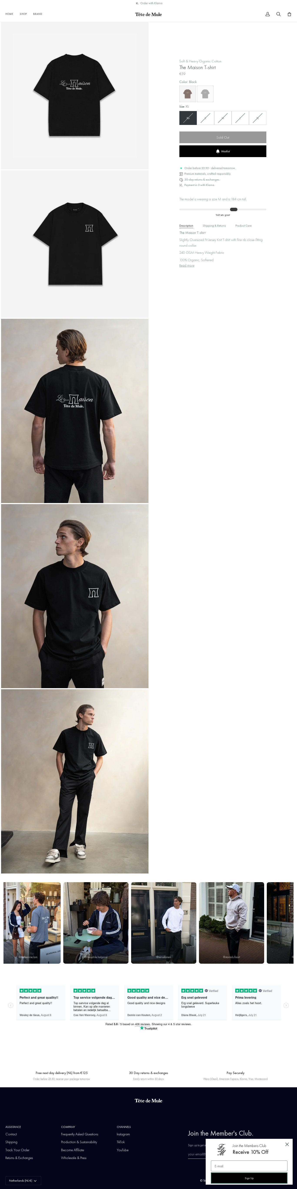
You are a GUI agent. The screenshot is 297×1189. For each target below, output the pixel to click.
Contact (11, 1134)
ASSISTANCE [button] (13, 1127)
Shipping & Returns (214, 226)
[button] (23, 14)
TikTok (121, 1141)
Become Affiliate (72, 1149)
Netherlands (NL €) (20, 1180)
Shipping (11, 1141)
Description (186, 226)
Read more (186, 265)
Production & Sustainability (79, 1141)
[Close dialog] (287, 1144)
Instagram (123, 1134)
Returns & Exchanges (19, 1157)
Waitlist (225, 151)
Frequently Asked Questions (79, 1134)
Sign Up (249, 1178)
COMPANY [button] (68, 1127)
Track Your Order (17, 1149)
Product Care (243, 226)
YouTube (122, 1149)
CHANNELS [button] (124, 1127)
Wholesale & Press (73, 1157)
